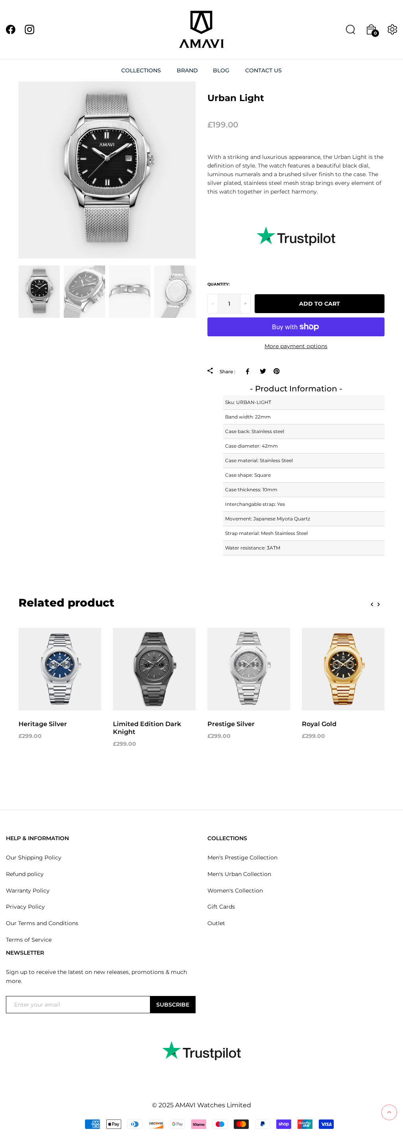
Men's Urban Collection (239, 874)
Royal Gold (319, 724)
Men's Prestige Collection (242, 857)
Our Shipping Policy (33, 857)
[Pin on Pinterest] (276, 371)
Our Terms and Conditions (42, 923)
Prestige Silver (231, 724)
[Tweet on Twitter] (263, 371)
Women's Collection (235, 890)
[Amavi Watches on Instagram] (29, 29)
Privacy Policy (25, 906)
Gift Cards (221, 906)
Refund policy (25, 874)
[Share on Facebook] (249, 371)
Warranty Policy (28, 890)
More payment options (295, 346)
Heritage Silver (42, 724)
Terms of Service (29, 939)
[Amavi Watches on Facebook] (10, 29)
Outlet (216, 923)
